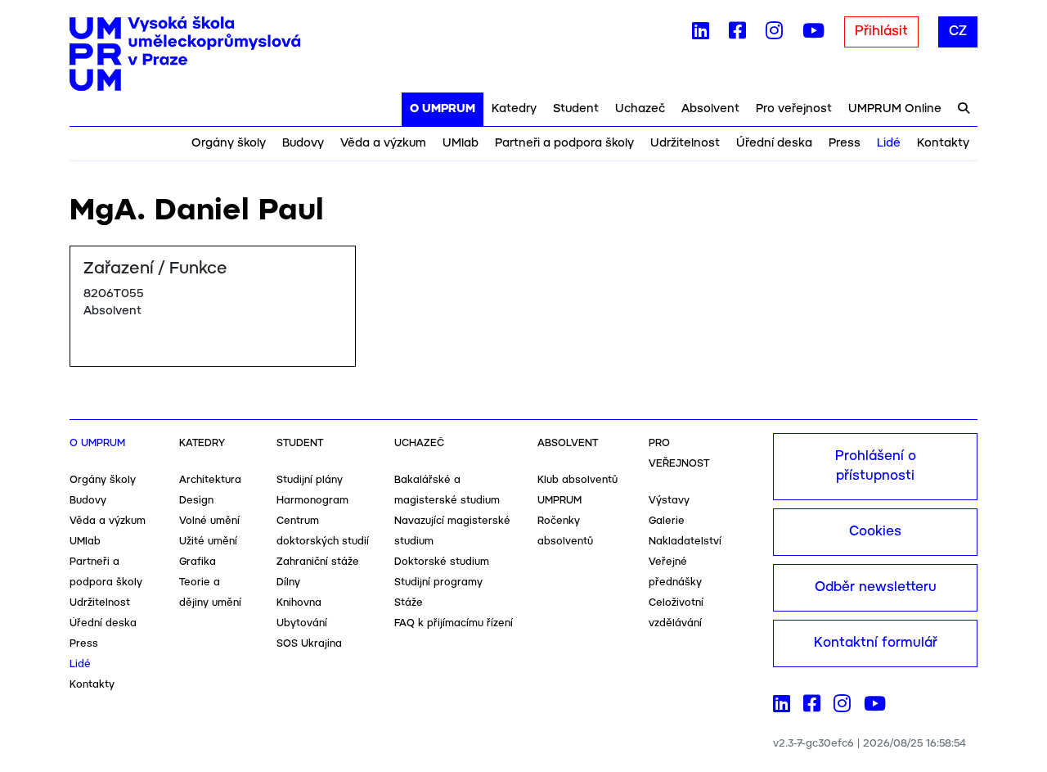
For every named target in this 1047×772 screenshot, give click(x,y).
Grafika (197, 562)
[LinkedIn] (700, 34)
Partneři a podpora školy (564, 143)
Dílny (288, 582)
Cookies (875, 532)
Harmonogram (312, 500)
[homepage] (185, 54)
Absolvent (710, 109)
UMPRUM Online (894, 109)
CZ (958, 31)
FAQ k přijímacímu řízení (453, 623)
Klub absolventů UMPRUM (577, 490)
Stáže (408, 602)
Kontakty (943, 143)
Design (196, 500)
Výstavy (669, 500)
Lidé (889, 143)
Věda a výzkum (383, 143)
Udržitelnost (685, 143)
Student (576, 109)
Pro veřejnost (794, 109)
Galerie (667, 521)
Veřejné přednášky (675, 572)
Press (845, 143)
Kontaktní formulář (875, 643)
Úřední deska (774, 143)
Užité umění (208, 541)
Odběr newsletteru (876, 587)
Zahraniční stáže (317, 562)
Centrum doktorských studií (322, 531)
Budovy (303, 143)
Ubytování (301, 623)
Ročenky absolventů (565, 531)
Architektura (210, 480)
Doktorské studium (441, 562)
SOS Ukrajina (309, 643)
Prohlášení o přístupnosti (875, 466)
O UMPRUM (442, 109)
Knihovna (298, 602)
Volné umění (209, 521)
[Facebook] (737, 34)
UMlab (461, 143)
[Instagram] (774, 34)
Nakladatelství (685, 541)
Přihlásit (881, 31)
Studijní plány (309, 480)
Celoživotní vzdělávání (676, 613)
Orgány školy (228, 143)
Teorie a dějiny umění (210, 592)
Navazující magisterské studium (452, 531)
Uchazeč (640, 109)
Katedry (514, 109)
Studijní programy (438, 582)
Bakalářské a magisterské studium (447, 490)
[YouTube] (813, 34)
